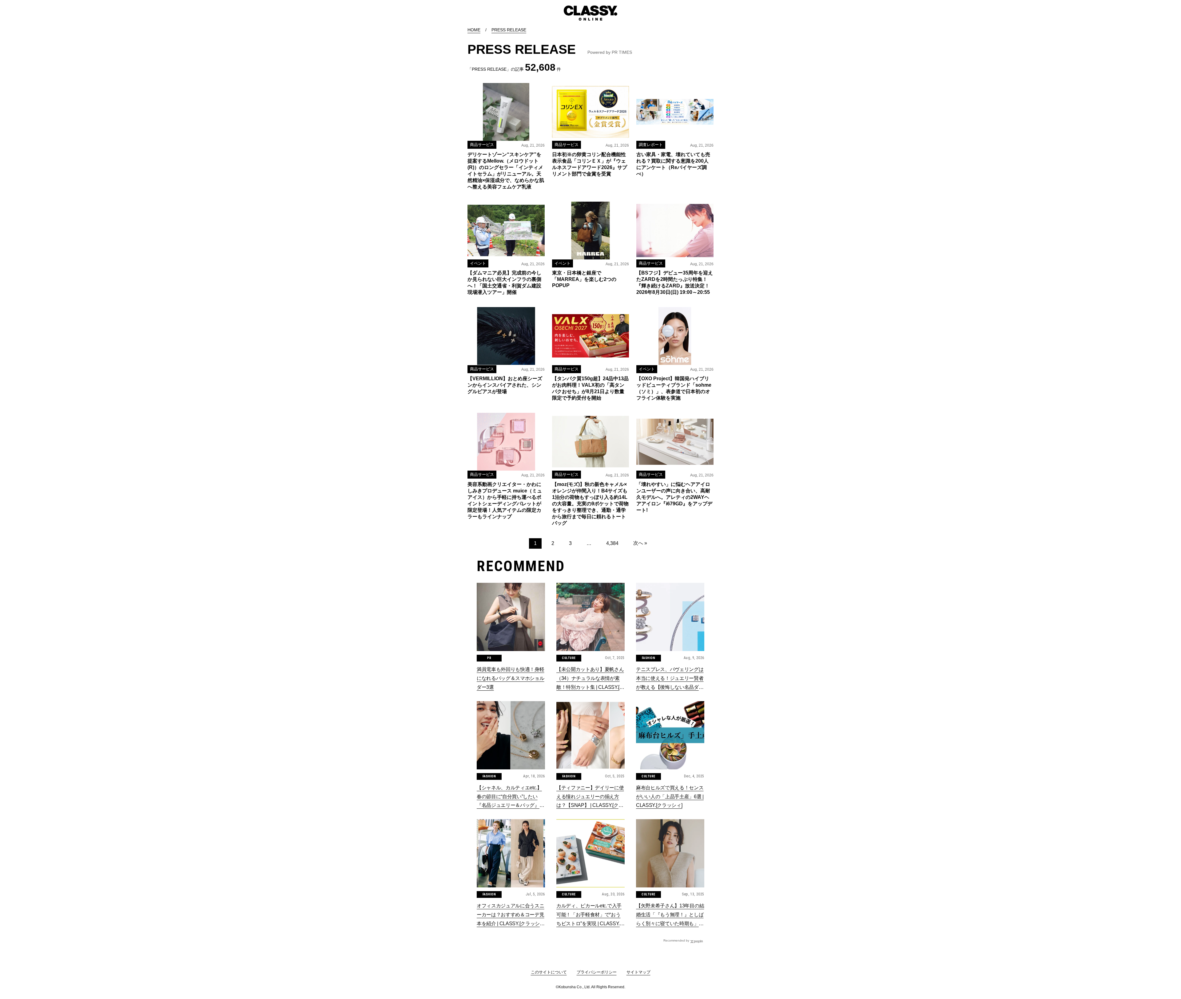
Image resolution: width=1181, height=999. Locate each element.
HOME (473, 29)
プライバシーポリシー (597, 972)
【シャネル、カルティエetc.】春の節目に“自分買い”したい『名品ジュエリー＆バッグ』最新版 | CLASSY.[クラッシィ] (510, 797)
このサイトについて (549, 972)
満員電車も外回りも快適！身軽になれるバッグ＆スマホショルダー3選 (510, 678)
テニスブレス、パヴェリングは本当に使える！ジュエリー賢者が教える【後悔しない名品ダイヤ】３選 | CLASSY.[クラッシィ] (670, 679)
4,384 (612, 543)
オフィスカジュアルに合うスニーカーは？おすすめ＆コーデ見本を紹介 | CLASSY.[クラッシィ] (510, 915)
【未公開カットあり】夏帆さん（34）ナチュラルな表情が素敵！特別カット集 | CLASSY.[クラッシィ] (590, 679)
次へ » (640, 543)
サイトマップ (638, 972)
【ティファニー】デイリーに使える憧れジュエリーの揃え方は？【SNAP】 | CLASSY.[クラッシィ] (590, 797)
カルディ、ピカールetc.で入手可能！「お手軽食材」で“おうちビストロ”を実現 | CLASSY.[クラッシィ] (589, 915)
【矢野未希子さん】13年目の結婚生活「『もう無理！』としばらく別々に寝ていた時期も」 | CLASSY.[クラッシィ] (670, 915)
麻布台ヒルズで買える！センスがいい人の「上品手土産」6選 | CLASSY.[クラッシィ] (670, 796)
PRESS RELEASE (508, 29)
